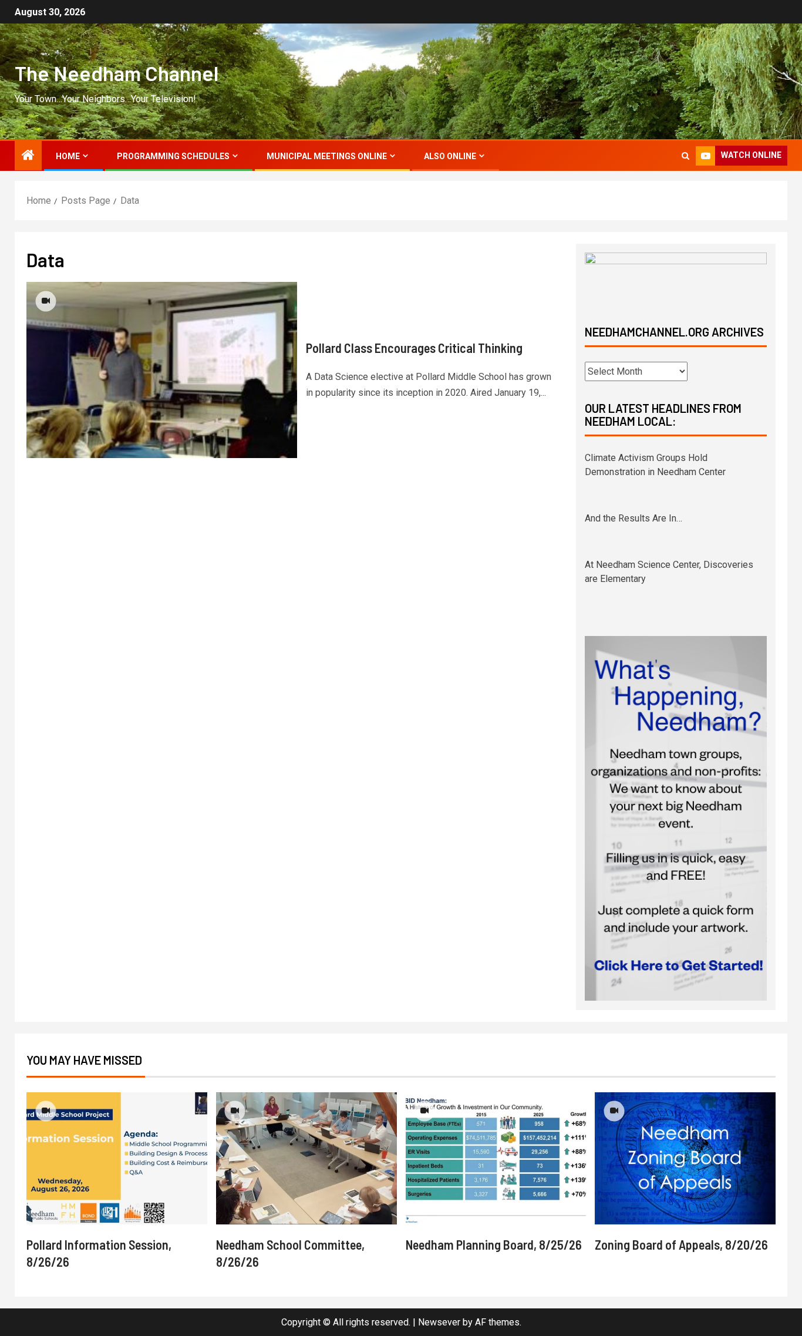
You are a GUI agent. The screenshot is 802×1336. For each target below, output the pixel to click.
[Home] (28, 156)
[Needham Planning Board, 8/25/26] (496, 1158)
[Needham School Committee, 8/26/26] (306, 1158)
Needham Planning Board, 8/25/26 (494, 1244)
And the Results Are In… (633, 518)
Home (68, 156)
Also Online (450, 156)
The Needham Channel (116, 72)
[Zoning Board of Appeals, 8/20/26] (685, 1158)
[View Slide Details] (676, 279)
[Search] (685, 155)
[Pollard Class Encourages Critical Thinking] (161, 370)
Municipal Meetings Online (327, 156)
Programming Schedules (173, 156)
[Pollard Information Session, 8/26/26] (116, 1158)
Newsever (439, 1322)
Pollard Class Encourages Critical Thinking (414, 347)
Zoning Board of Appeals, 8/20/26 (681, 1244)
